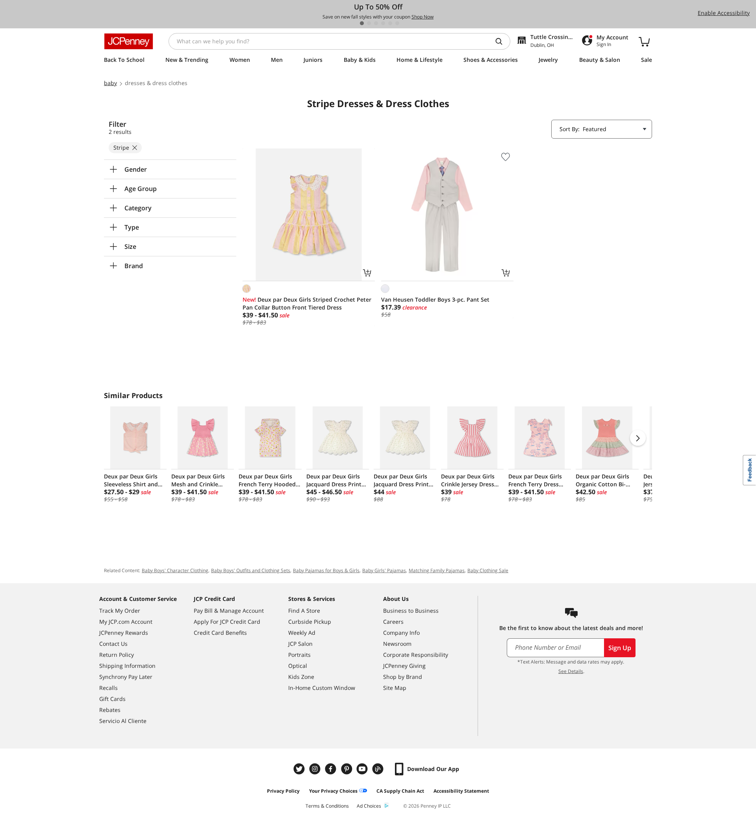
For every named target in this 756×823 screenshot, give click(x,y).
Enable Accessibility (724, 13)
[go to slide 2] (369, 23)
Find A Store (304, 610)
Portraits (299, 654)
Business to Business (411, 610)
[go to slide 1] (362, 23)
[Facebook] (331, 769)
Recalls (108, 687)
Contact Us (113, 643)
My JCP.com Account (125, 621)
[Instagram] (316, 769)
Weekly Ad (301, 632)
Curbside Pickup (309, 621)
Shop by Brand (402, 676)
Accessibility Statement (461, 791)
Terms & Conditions (327, 806)
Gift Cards (112, 699)
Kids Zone (301, 676)
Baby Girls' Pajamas (384, 570)
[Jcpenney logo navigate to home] (128, 41)
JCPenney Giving (404, 665)
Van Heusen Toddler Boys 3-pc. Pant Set (435, 299)
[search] (502, 41)
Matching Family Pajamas (437, 570)
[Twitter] (300, 769)
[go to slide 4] (383, 23)
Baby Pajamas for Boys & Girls (326, 570)
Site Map (394, 687)
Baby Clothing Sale (487, 570)
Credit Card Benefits (220, 632)
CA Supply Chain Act (400, 791)
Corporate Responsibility (415, 654)
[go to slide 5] (390, 23)
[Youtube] (363, 769)
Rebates (109, 710)
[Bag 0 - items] (644, 41)
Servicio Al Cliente (122, 721)
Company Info (401, 632)
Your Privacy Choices (333, 791)
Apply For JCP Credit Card (227, 621)
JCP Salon (300, 643)
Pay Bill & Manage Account (229, 610)
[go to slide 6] (397, 23)
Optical (297, 665)
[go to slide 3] (376, 23)
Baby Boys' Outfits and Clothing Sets (250, 570)
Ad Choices (369, 806)
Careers (393, 621)
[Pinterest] (347, 769)
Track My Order (119, 610)
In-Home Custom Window (321, 687)
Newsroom (397, 643)
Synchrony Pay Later (125, 676)
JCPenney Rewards (123, 632)
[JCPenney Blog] (379, 769)
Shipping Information (127, 665)
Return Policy (116, 654)
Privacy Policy (283, 791)
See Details (570, 671)
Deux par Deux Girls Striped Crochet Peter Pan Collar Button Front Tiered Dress (307, 303)
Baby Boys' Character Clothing (175, 570)
